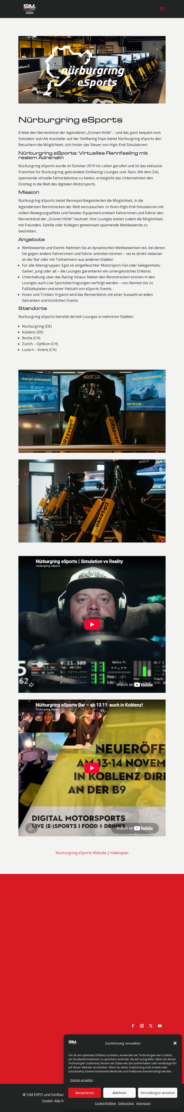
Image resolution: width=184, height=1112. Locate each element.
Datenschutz (126, 1103)
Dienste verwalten (81, 1080)
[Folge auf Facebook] (132, 918)
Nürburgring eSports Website (81, 745)
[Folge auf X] (150, 918)
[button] (175, 1043)
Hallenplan (119, 745)
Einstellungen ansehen (157, 1092)
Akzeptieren (84, 1092)
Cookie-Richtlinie (105, 1103)
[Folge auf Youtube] (159, 918)
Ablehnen (119, 1092)
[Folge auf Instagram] (141, 918)
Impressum (143, 1103)
